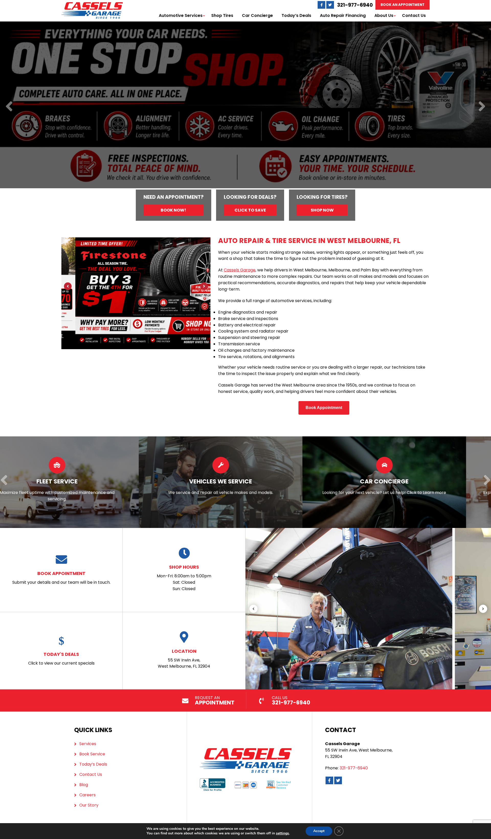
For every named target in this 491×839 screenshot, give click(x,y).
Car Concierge (257, 15)
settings (282, 833)
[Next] (482, 107)
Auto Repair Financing (343, 15)
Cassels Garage (239, 270)
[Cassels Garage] (92, 5)
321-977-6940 (355, 4)
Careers (87, 795)
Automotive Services (181, 15)
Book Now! (173, 210)
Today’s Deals (296, 15)
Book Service (92, 754)
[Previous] (9, 107)
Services (87, 744)
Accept (319, 831)
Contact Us (414, 15)
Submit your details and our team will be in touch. (61, 577)
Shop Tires (222, 15)
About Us (383, 15)
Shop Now (322, 210)
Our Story (88, 805)
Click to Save (250, 210)
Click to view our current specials (61, 658)
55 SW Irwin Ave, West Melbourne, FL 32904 (184, 658)
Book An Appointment (403, 4)
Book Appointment (324, 407)
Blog (83, 785)
